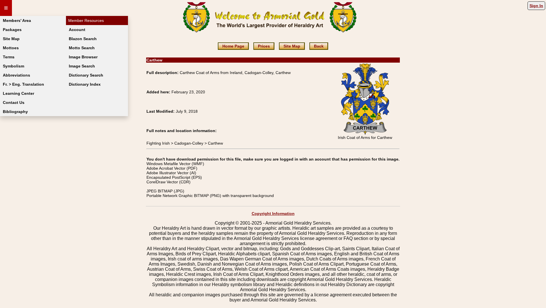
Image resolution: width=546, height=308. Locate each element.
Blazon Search (83, 38)
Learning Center (18, 93)
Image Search (82, 66)
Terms (9, 57)
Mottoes (11, 48)
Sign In (536, 5)
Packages (12, 29)
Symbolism (13, 66)
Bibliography (15, 111)
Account (77, 29)
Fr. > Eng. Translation (23, 84)
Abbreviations (16, 75)
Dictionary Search (86, 75)
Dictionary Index (85, 84)
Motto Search (82, 48)
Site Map (11, 38)
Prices (264, 46)
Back (319, 46)
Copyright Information (273, 213)
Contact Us (13, 102)
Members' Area (17, 20)
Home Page (233, 46)
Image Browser (83, 57)
